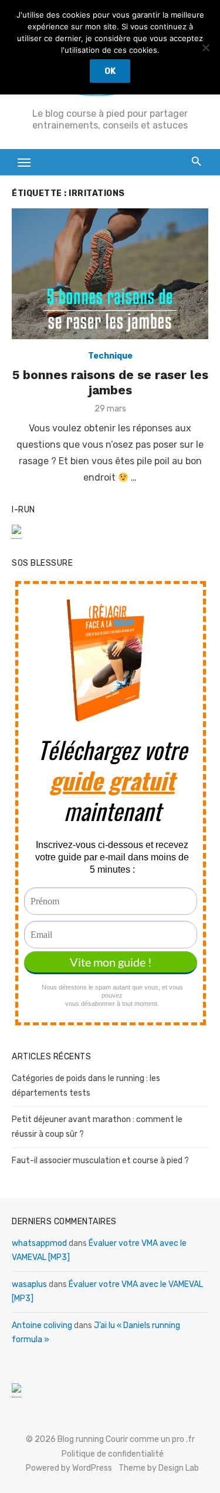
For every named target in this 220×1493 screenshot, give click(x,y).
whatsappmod (39, 1243)
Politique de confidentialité (113, 1454)
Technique (110, 356)
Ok (110, 71)
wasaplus (29, 1284)
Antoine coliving (42, 1325)
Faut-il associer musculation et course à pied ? (100, 1161)
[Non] (205, 47)
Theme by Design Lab (159, 1468)
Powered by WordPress (69, 1468)
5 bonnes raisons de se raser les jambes (110, 382)
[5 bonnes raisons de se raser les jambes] (110, 273)
